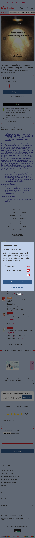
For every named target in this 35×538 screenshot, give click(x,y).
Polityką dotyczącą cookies (16, 253)
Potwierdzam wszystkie (17, 282)
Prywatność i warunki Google (14, 260)
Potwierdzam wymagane (17, 287)
